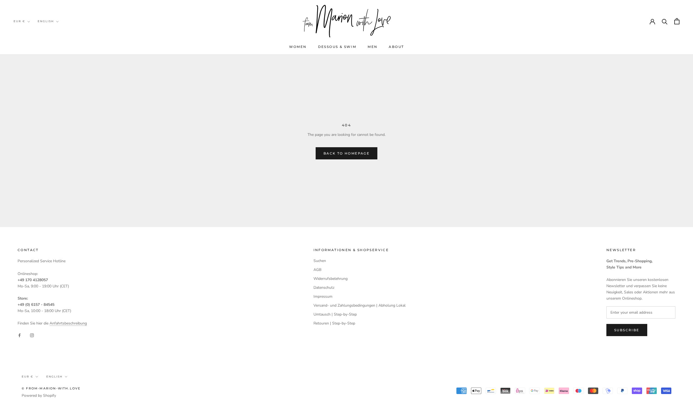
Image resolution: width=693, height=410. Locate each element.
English (46, 21)
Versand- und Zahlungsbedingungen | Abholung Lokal (359, 305)
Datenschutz (323, 287)
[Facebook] (19, 335)
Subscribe (626, 330)
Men (372, 47)
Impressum (322, 296)
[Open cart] (676, 21)
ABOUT (396, 47)
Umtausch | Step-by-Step (335, 314)
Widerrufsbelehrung (330, 278)
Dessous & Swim (337, 47)
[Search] (665, 21)
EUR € (19, 21)
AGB (317, 269)
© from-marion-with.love (51, 388)
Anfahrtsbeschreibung (68, 323)
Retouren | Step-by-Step (334, 323)
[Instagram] (32, 335)
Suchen (319, 260)
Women (298, 47)
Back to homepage (346, 153)
